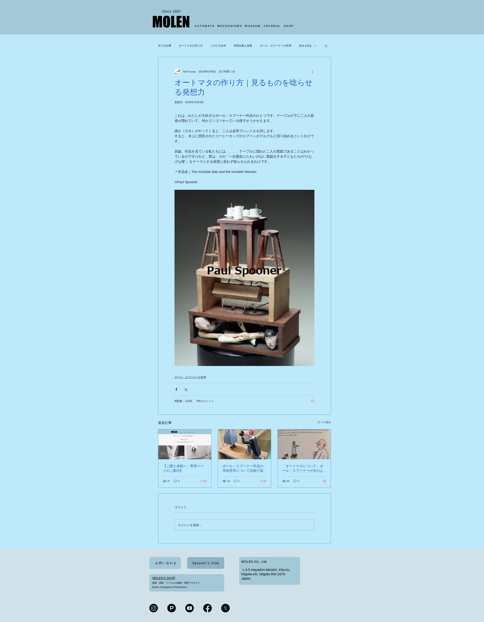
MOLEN (171, 21)
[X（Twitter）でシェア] (185, 389)
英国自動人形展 (243, 45)
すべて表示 (324, 422)
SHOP (289, 25)
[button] (326, 45)
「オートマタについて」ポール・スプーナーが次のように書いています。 (302, 468)
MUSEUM (253, 25)
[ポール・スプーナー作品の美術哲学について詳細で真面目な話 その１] (244, 444)
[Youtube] (189, 608)
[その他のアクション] (312, 71)
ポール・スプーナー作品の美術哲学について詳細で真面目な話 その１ (243, 468)
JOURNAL (272, 25)
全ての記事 (164, 45)
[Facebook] (207, 608)
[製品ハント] (171, 608)
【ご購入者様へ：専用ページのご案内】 (183, 468)
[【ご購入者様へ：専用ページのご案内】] (184, 444)
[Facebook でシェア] (176, 389)
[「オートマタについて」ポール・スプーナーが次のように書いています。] (304, 444)
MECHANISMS (229, 25)
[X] (225, 608)
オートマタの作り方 (191, 45)
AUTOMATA (206, 25)
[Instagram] (153, 608)
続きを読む (305, 45)
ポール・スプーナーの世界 (276, 45)
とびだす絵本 (218, 45)
